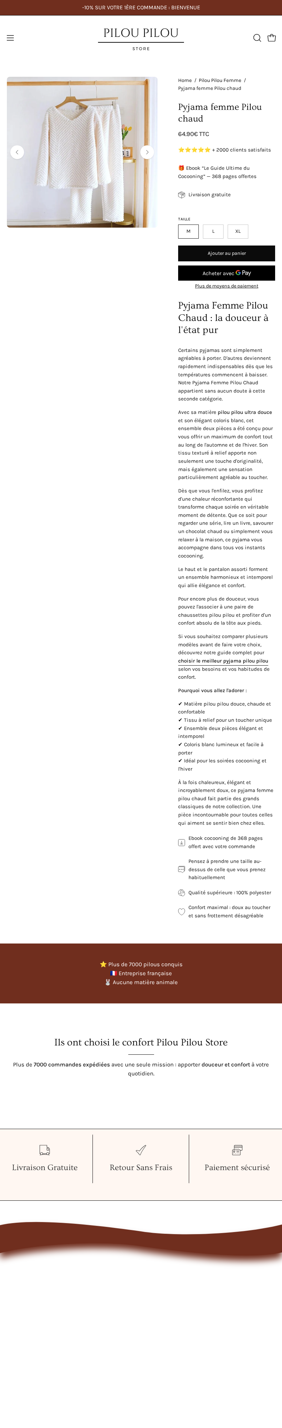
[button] (256, 38)
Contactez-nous (168, 1265)
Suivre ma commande (177, 1301)
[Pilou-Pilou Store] (141, 38)
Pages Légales (166, 1289)
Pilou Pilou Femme (220, 80)
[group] (141, 7)
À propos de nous (170, 1277)
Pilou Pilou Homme (32, 1277)
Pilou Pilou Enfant (30, 1289)
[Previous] (17, 152)
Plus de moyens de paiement (226, 286)
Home (185, 80)
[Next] (147, 152)
